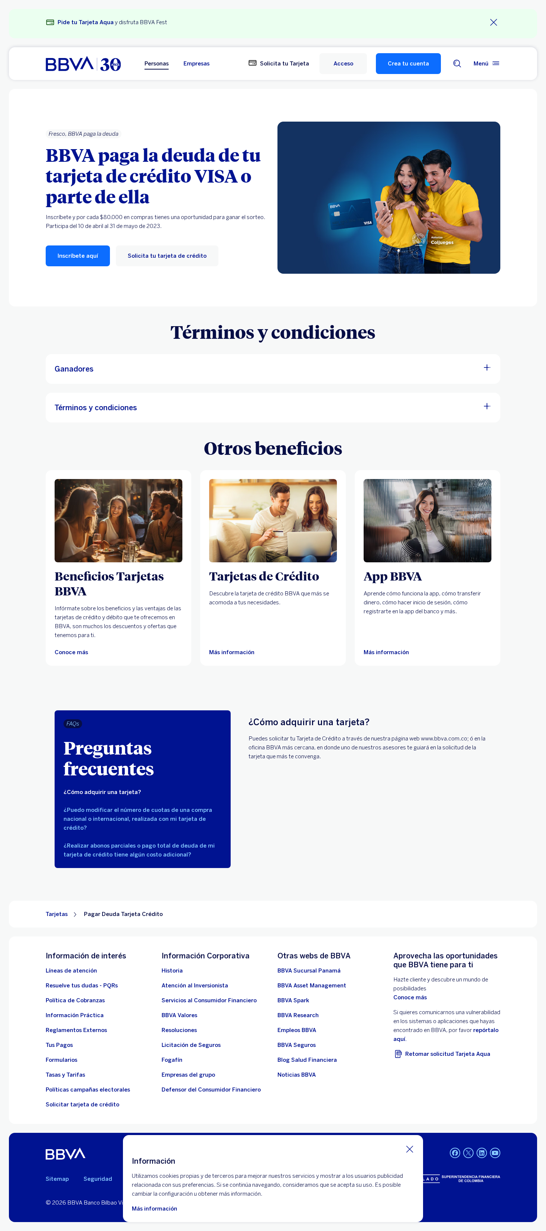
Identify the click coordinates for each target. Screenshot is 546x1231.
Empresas (196, 63)
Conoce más (410, 997)
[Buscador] (457, 63)
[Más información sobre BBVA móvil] (427, 520)
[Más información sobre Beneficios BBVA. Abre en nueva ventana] (118, 520)
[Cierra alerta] (493, 22)
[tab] (143, 792)
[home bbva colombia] (83, 63)
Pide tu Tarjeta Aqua (86, 22)
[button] (343, 63)
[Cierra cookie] (409, 1149)
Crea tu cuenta (408, 63)
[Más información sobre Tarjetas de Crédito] (273, 520)
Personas (156, 63)
